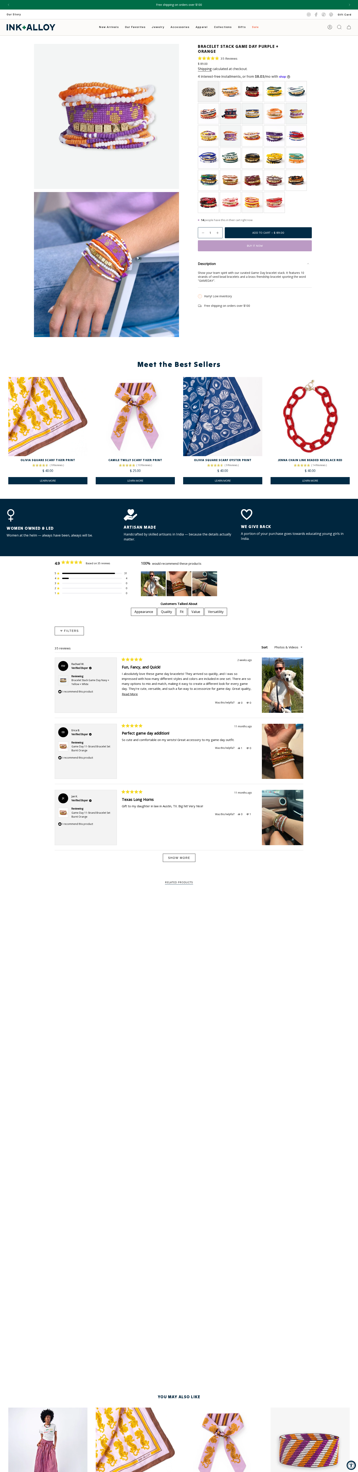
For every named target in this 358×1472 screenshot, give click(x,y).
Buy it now (255, 246)
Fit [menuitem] (182, 611)
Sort (264, 647)
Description (207, 263)
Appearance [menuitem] (143, 611)
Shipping (205, 68)
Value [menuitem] (195, 611)
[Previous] (8, 5)
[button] (158, 27)
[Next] (349, 5)
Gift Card (344, 14)
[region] (179, 583)
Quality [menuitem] (166, 611)
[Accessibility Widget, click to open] (351, 1465)
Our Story (14, 14)
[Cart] (349, 27)
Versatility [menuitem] (216, 611)
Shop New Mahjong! (179, 5)
